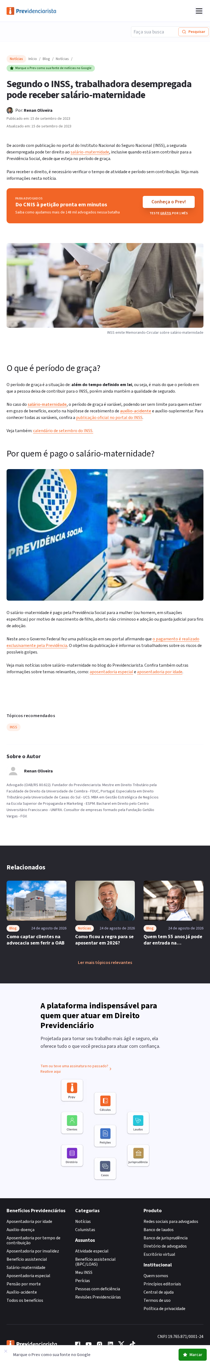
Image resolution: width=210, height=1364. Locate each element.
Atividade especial (92, 1251)
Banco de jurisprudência (166, 1237)
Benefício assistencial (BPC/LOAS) (95, 1262)
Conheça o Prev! (168, 201)
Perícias (82, 1280)
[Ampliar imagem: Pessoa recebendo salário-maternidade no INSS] (105, 535)
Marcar (195, 1355)
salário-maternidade (47, 404)
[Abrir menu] (199, 11)
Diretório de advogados (165, 1246)
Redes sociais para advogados (171, 1221)
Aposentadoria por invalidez (33, 1251)
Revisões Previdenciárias (98, 1297)
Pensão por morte (24, 1284)
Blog (46, 59)
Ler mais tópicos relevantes (105, 963)
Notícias (62, 59)
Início (32, 59)
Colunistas (85, 1229)
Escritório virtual (159, 1254)
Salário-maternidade (26, 1267)
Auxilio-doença (20, 1229)
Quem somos (156, 1275)
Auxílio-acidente (22, 1292)
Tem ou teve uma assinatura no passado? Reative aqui (74, 1068)
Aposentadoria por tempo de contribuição (33, 1240)
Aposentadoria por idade (29, 1221)
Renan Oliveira (38, 110)
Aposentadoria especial (28, 1275)
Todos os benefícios (25, 1300)
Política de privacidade (164, 1308)
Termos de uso (157, 1300)
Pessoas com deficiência (97, 1288)
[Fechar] (5, 1351)
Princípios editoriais (162, 1284)
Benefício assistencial (27, 1259)
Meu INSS (83, 1272)
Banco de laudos (159, 1229)
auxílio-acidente (135, 411)
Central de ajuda (159, 1292)
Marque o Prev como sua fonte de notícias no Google (53, 68)
